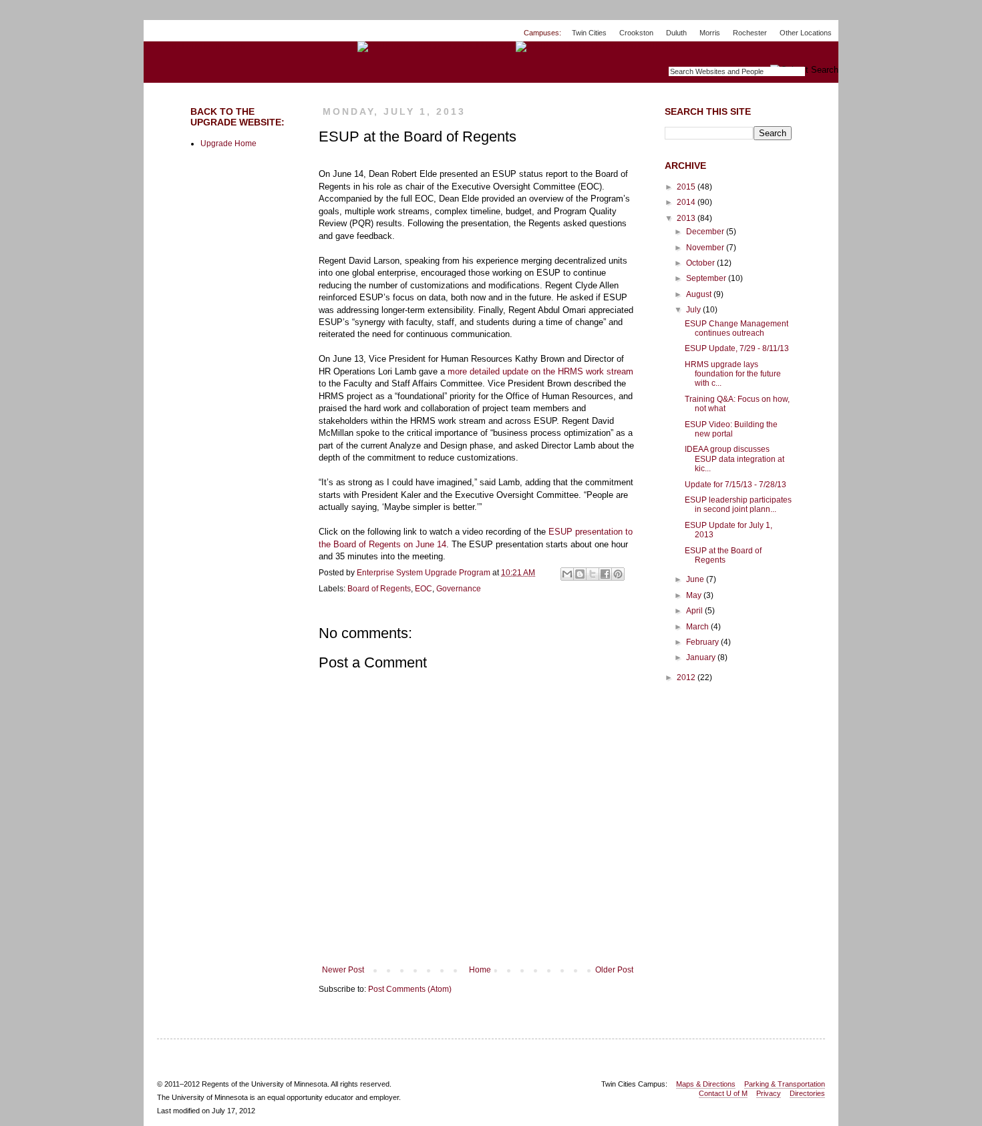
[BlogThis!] (580, 574)
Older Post (614, 969)
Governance (458, 588)
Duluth (676, 33)
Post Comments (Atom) (410, 989)
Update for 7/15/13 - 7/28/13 (735, 484)
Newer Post (343, 969)
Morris (709, 33)
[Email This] (567, 574)
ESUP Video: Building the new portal (731, 429)
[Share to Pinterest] (618, 574)
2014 (687, 202)
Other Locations (806, 33)
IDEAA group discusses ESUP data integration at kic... (734, 459)
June (696, 579)
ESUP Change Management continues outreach (736, 328)
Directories (807, 1093)
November (706, 247)
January (701, 657)
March (698, 626)
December (706, 231)
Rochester (750, 33)
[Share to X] (592, 574)
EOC (423, 588)
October (701, 263)
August (699, 294)
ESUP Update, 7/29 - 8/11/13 (737, 348)
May (694, 595)
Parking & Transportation (784, 1084)
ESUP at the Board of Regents (723, 555)
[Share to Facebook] (605, 574)
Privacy (768, 1093)
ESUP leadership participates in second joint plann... (738, 504)
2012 (687, 677)
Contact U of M (723, 1093)
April (695, 610)
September (707, 278)
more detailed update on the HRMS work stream (540, 371)
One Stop (807, 53)
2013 (687, 218)
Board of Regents (379, 588)
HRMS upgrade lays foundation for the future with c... (733, 374)
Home (480, 969)
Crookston (636, 33)
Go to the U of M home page (194, 46)
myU (755, 53)
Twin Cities (589, 33)
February (703, 642)
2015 (687, 187)
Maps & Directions (705, 1084)
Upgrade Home (228, 143)
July (694, 309)
